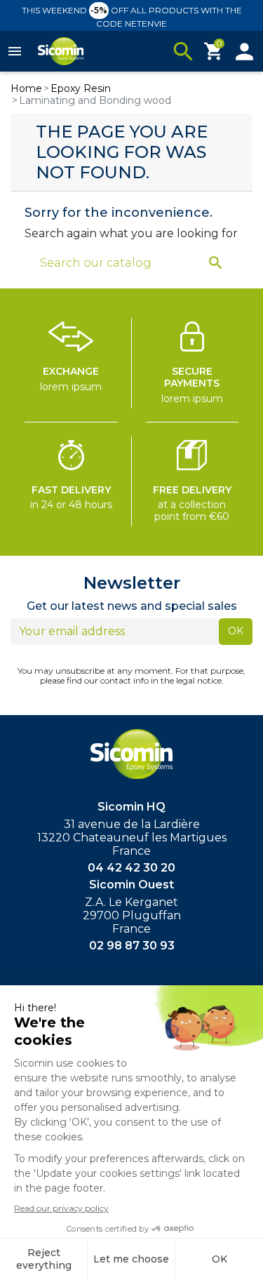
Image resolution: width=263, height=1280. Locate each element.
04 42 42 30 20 (131, 867)
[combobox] (123, 263)
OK (235, 631)
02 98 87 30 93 (132, 945)
